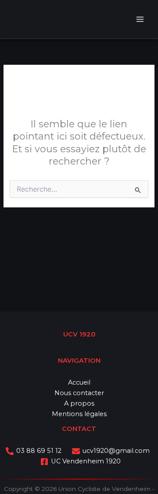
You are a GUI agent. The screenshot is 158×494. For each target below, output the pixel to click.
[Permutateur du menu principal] (140, 19)
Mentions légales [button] (79, 414)
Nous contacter (79, 393)
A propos (79, 403)
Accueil (79, 382)
